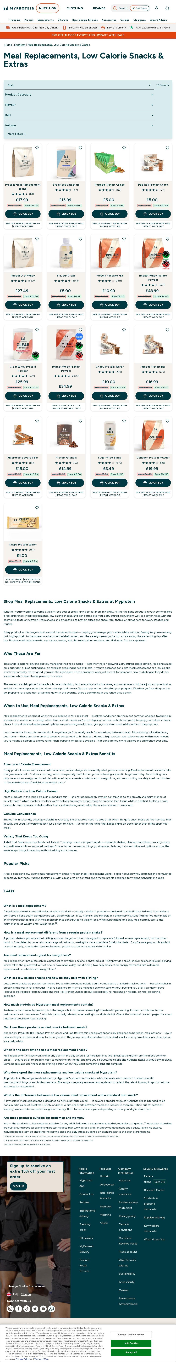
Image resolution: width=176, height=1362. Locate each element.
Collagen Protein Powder (153, 457)
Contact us (86, 1194)
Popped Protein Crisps (110, 184)
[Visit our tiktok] (26, 1308)
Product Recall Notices (84, 1265)
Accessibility (126, 1282)
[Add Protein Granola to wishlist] (80, 421)
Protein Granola (66, 457)
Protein (29, 20)
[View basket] (167, 8)
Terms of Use (41, 1359)
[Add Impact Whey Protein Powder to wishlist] (80, 329)
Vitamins (63, 20)
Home (8, 44)
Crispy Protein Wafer (110, 366)
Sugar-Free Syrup (110, 457)
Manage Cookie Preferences (26, 1286)
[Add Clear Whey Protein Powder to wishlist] (37, 329)
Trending (14, 20)
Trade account (128, 1251)
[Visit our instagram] (10, 1308)
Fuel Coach (141, 8)
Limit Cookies (131, 1343)
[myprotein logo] (19, 8)
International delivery (87, 1213)
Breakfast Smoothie (66, 184)
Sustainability (127, 1273)
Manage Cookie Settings (131, 1334)
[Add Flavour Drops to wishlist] (80, 239)
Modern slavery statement (128, 1205)
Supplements (46, 20)
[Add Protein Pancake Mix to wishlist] (124, 239)
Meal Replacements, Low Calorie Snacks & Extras (59, 44)
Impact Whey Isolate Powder (153, 277)
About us (124, 1180)
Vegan (104, 1223)
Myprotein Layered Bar (23, 457)
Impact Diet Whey (23, 275)
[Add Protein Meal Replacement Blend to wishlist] (37, 147)
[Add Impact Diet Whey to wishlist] (37, 239)
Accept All (131, 1352)
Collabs (124, 20)
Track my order (84, 1227)
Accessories (109, 20)
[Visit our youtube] (43, 1308)
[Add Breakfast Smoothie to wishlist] (80, 147)
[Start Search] (115, 8)
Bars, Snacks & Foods (85, 20)
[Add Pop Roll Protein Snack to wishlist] (167, 147)
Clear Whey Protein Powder (23, 368)
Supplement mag (154, 1217)
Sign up (18, 1186)
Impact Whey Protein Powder (66, 368)
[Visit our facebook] (18, 1308)
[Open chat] (51, 1308)
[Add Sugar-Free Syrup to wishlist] (124, 421)
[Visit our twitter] (35, 1308)
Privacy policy (127, 1216)
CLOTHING (75, 8)
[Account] (157, 8)
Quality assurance (125, 1191)
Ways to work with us (127, 1263)
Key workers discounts (151, 1228)
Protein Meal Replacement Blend (23, 186)
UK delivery (86, 1238)
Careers (124, 1290)
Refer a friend (154, 1179)
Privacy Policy (22, 1359)
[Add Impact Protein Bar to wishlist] (167, 329)
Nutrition (19, 44)
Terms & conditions (125, 1227)
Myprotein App (85, 1183)
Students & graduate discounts (151, 1204)
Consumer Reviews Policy (128, 1241)
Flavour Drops (66, 275)
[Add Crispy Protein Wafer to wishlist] (124, 329)
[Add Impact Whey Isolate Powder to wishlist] (167, 239)
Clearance (139, 20)
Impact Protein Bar (153, 366)
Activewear (107, 1184)
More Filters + (17, 133)
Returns (84, 1202)
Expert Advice (158, 20)
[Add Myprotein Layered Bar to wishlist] (37, 421)
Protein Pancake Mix (109, 275)
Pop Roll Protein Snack (153, 184)
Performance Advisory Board (128, 1301)
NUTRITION (47, 8)
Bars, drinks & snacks (107, 1195)
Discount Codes (154, 1190)
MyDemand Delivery (86, 1249)
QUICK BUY (25, 213)
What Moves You (154, 1239)
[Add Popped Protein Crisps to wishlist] (124, 147)
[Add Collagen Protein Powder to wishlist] (167, 421)
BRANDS (99, 8)
